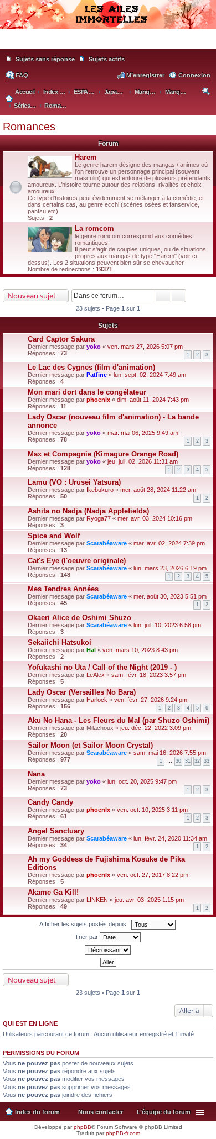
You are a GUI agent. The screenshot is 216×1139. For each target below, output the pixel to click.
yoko (93, 346)
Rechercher (163, 295)
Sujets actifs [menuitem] (107, 59)
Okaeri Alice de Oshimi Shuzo (79, 617)
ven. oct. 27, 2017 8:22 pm (152, 875)
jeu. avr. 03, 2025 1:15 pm (149, 899)
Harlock (96, 699)
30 (178, 761)
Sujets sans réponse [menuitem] (45, 59)
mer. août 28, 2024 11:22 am (158, 489)
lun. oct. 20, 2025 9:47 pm (142, 781)
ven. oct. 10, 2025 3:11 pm (152, 809)
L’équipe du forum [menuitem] (164, 1112)
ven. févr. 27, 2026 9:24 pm (150, 699)
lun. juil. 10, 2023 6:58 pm (167, 625)
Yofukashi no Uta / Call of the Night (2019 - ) (102, 667)
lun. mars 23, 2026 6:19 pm (170, 568)
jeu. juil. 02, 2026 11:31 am (142, 461)
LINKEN (97, 899)
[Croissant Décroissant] (108, 950)
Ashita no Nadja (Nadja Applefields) (88, 511)
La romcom (94, 228)
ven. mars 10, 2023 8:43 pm (140, 650)
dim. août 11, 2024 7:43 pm (153, 399)
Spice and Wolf (54, 536)
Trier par (87, 936)
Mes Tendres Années (63, 589)
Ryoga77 (98, 518)
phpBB (82, 1127)
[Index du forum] (108, 44)
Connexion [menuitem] (194, 75)
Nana (36, 774)
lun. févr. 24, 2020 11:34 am (170, 838)
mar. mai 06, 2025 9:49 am (142, 432)
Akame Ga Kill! (53, 892)
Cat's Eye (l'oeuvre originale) (77, 561)
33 (206, 761)
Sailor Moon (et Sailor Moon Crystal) (90, 745)
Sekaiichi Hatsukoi (59, 642)
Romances (29, 126)
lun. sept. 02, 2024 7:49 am (150, 374)
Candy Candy (50, 802)
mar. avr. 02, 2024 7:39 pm (169, 543)
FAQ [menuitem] (22, 75)
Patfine (96, 374)
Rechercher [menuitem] (206, 92)
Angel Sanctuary (56, 831)
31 (188, 761)
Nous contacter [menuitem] (100, 1112)
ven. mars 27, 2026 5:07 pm (145, 346)
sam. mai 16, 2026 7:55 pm (169, 752)
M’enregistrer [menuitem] (145, 75)
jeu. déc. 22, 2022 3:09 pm (155, 728)
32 (197, 761)
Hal (91, 650)
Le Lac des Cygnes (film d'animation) (91, 367)
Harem (86, 157)
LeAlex (95, 674)
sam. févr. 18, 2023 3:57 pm (148, 674)
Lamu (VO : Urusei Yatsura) (74, 482)
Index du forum (37, 1112)
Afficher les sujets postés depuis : (85, 924)
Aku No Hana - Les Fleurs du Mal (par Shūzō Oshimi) (118, 720)
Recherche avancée (178, 295)
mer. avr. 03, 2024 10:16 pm (154, 518)
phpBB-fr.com (123, 1133)
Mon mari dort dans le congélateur (87, 392)
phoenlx (98, 399)
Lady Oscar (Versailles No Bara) (82, 692)
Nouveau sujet (32, 296)
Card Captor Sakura (61, 339)
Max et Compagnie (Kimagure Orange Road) (103, 454)
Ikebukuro (100, 489)
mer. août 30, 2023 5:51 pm (170, 596)
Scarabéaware (106, 543)
